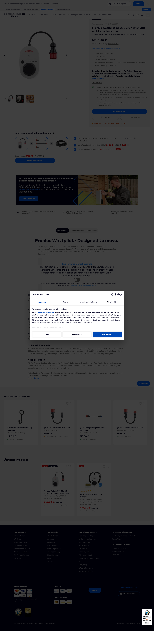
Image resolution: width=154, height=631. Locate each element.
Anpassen (76, 334)
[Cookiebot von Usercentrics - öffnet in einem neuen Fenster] (113, 295)
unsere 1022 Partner (46, 312)
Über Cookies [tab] (112, 302)
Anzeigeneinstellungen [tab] (88, 302)
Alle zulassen (107, 334)
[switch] (147, 623)
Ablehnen (46, 334)
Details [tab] (65, 302)
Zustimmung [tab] (41, 302)
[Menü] (150, 610)
